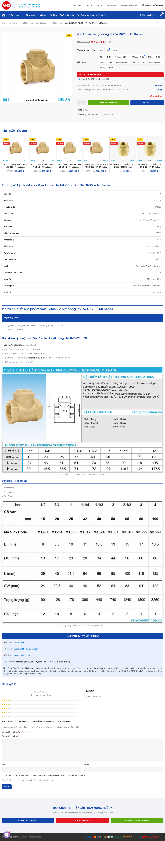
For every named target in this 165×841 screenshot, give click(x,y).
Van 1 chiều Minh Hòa (23, 23)
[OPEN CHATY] (7, 834)
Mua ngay (147, 102)
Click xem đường (62, 662)
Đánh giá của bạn (10, 732)
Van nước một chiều (13, 345)
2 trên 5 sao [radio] (25, 732)
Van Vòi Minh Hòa (26, 668)
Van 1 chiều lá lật (153, 266)
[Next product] (162, 23)
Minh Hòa (137, 286)
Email (86, 765)
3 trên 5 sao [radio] (27, 732)
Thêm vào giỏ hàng (108, 102)
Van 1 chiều (140, 266)
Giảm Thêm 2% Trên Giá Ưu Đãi (95, 79)
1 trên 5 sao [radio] (23, 732)
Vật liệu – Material (15, 330)
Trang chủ (6, 23)
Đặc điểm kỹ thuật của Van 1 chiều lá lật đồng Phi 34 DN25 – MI (35, 326)
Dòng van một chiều (86, 50)
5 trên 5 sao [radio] (31, 732)
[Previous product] (157, 23)
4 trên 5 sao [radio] (29, 732)
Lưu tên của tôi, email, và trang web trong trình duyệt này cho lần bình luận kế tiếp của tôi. (44, 775)
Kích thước (82, 62)
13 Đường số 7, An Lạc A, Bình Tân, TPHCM (35, 662)
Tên (3, 765)
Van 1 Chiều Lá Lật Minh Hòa (49, 23)
